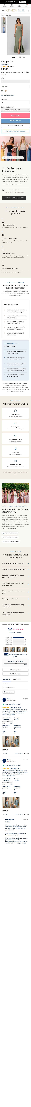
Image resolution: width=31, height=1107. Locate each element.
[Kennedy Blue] (15, 11)
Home (2, 15)
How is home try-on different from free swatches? (13, 614)
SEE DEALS (22, 1)
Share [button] (5, 753)
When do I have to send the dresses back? (13, 592)
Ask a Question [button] (16, 674)
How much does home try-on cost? (13, 563)
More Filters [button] (9, 692)
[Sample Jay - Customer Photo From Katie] (6, 649)
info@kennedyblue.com (11, 841)
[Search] (28, 10)
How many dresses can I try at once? (13, 569)
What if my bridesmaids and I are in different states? (13, 584)
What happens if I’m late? (10, 599)
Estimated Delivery (7, 107)
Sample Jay (5, 749)
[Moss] (2, 91)
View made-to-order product (15, 131)
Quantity (4, 99)
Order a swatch (15, 120)
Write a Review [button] (16, 670)
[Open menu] (3, 10)
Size (2, 78)
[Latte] (6, 91)
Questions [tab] (15, 679)
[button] (25, 753)
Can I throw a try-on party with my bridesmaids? (13, 606)
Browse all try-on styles (14, 197)
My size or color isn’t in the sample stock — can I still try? (13, 576)
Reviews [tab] (5, 679)
